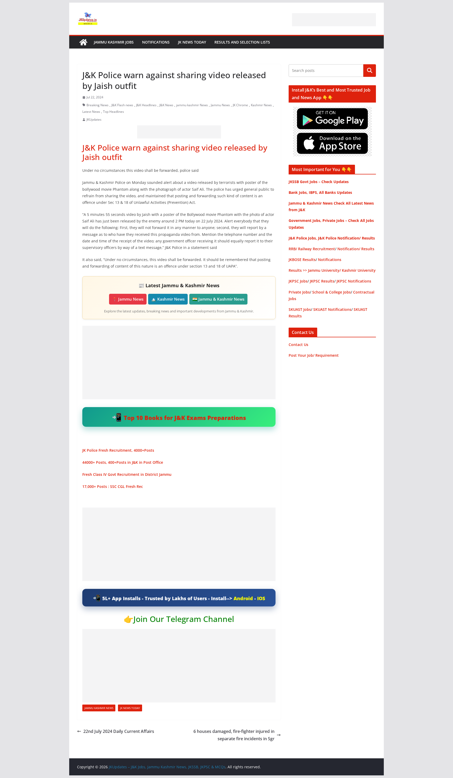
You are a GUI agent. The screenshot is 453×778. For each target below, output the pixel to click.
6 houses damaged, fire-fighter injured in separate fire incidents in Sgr (233, 735)
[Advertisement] (334, 19)
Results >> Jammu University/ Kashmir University (332, 270)
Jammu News (220, 105)
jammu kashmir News (192, 105)
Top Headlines (113, 111)
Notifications (156, 42)
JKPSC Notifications (354, 281)
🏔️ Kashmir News (168, 299)
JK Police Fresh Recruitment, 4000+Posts (118, 450)
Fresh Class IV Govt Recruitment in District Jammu (126, 474)
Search (369, 70)
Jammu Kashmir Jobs (114, 42)
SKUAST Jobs (300, 309)
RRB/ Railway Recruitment (312, 248)
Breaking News (98, 105)
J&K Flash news (122, 105)
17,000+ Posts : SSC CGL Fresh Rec (112, 486)
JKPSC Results (322, 281)
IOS (261, 598)
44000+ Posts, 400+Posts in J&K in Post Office (122, 462)
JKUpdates (94, 119)
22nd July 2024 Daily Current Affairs (118, 731)
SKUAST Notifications (332, 309)
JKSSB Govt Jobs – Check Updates (319, 181)
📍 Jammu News (127, 299)
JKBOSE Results (302, 259)
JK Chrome (240, 105)
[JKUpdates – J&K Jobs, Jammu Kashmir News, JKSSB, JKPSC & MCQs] (83, 42)
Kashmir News (261, 105)
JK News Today (192, 42)
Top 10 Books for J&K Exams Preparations (185, 418)
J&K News (166, 105)
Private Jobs (299, 292)
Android (243, 598)
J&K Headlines (146, 105)
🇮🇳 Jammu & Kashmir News (218, 299)
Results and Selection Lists (242, 42)
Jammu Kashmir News (98, 708)
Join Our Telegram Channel (183, 619)
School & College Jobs (331, 292)
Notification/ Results (355, 248)
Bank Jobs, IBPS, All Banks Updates (320, 192)
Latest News (91, 111)
